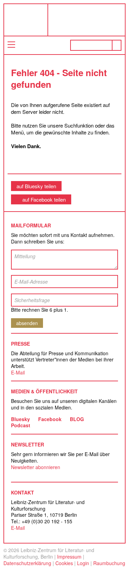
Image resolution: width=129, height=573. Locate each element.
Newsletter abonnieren (35, 467)
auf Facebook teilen (44, 199)
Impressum (69, 556)
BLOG (77, 419)
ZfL (20, 20)
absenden (27, 323)
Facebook (50, 419)
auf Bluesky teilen (36, 186)
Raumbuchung (109, 563)
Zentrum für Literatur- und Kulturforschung (88, 22)
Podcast (20, 425)
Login (83, 563)
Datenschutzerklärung (27, 563)
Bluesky (20, 419)
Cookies (64, 563)
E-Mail (18, 372)
